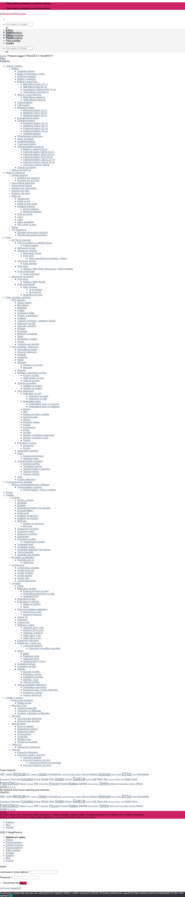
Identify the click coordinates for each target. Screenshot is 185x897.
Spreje (20, 341)
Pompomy (28, 445)
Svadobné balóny (26, 141)
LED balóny (23, 105)
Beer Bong (22, 305)
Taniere (27, 440)
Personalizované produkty (19, 482)
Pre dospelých (19, 230)
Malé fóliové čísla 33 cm (35, 84)
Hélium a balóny (14, 66)
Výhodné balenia (32, 133)
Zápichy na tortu (31, 380)
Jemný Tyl (22, 617)
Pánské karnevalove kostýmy (32, 235)
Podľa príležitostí (26, 271)
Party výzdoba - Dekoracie (25, 347)
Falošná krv (23, 198)
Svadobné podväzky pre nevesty (34, 549)
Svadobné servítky (26, 666)
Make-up (16, 196)
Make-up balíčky (25, 222)
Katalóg (10, 822)
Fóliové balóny (25, 102)
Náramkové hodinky (27, 729)
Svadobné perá (25, 544)
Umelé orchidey (25, 573)
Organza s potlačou (33, 633)
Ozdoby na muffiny (26, 383)
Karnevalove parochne (23, 183)
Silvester (16, 716)
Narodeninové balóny (28, 118)
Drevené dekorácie (27, 352)
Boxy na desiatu (25, 726)
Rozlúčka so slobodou (23, 557)
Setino (104, 783)
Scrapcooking (93, 784)
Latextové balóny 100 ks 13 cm (39, 159)
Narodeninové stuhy (33, 456)
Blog (8, 825)
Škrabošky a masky (27, 339)
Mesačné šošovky (32, 211)
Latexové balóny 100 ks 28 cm (38, 152)
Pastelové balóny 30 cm (35, 126)
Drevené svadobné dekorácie (32, 609)
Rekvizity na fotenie (27, 334)
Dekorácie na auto (26, 588)
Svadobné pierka (26, 547)
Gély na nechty (25, 214)
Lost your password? (10, 888)
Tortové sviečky (31, 471)
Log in (22, 883)
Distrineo (105, 774)
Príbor (26, 430)
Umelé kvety (18, 565)
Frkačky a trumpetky (27, 315)
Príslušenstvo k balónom (29, 136)
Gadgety (21, 318)
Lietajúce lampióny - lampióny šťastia (36, 321)
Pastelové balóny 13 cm (35, 123)
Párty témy (28, 256)
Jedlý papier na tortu (33, 378)
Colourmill (64, 774)
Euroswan (143, 774)
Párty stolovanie (25, 391)
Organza (21, 370)
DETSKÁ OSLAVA (21, 240)
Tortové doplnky (25, 552)
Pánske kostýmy (14, 38)
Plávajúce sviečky (32, 674)
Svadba (10, 43)
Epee (119, 774)
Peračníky (22, 737)
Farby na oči (23, 201)
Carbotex (33, 775)
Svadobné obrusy (26, 664)
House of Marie (115, 779)
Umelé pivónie (24, 575)
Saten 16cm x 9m (32, 635)
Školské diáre (24, 739)
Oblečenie (28, 562)
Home (3, 56)
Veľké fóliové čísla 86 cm (36, 92)
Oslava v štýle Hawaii (34, 282)
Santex (82, 783)
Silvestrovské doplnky (28, 721)
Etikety (26, 409)
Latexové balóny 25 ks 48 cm (38, 157)
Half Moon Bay (100, 779)
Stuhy (20, 453)
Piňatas (21, 328)
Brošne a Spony (25, 500)
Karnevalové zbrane (22, 185)
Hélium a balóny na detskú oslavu (34, 243)
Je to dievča (35, 292)
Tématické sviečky (32, 466)
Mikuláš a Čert (19, 705)
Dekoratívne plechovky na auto (39, 594)
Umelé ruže (23, 578)
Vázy (20, 477)
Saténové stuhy (31, 458)
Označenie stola (25, 531)
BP (28, 774)
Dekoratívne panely (27, 349)
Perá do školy (24, 734)
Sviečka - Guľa (30, 679)
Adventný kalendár (27, 708)
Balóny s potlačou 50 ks (35, 149)
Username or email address (15, 872)
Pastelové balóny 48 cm (35, 131)
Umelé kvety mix (25, 570)
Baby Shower (30, 287)
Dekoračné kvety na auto (36, 591)
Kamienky (22, 620)
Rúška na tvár (24, 703)
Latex (20, 219)
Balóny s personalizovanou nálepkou (31, 484)
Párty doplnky (30, 263)
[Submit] (7, 27)
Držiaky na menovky (33, 523)
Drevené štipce (25, 510)
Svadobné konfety (26, 539)
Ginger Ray (47, 779)
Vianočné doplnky (32, 757)
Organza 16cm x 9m (33, 627)
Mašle (20, 360)
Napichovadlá (30, 417)
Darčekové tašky (25, 313)
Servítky (27, 432)
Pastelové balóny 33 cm (35, 128)
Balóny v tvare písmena (29, 94)
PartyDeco (9, 783)
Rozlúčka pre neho (32, 295)
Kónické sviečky (31, 464)
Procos (54, 783)
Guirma (88, 779)
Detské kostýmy (14, 32)
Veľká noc (17, 744)
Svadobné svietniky (33, 677)
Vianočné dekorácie (27, 752)
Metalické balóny (26, 107)
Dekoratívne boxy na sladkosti (44, 406)
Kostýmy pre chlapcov (28, 178)
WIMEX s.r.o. (8, 787)
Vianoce (16, 750)
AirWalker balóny (26, 71)
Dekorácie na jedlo (38, 396)
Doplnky (16, 497)
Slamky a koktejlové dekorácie (38, 435)
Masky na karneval (15, 172)
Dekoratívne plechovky (35, 687)
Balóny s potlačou (26, 79)
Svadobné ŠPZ (31, 596)
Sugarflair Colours (127, 784)
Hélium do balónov (21, 170)
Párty (8, 237)
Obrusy (26, 419)
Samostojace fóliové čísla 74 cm (39, 89)
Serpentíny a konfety (27, 451)
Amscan (19, 774)
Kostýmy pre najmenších (24, 188)
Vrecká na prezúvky (27, 742)
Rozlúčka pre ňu (25, 560)
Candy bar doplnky (32, 646)
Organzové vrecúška (27, 529)
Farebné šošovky (26, 206)
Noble (128, 779)
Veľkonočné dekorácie (28, 747)
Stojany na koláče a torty (35, 438)
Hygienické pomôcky (22, 700)
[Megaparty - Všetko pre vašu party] (13, 14)
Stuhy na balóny (25, 139)
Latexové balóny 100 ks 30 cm (38, 154)
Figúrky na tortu (31, 375)
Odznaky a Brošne (26, 326)
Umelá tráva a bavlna (28, 568)
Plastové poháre (31, 422)
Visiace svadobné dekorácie (31, 685)
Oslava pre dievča (26, 261)
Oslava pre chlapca (27, 250)
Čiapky (21, 310)
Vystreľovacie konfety (28, 344)
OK (11, 895)
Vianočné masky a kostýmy (31, 755)
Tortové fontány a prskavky (36, 469)
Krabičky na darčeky (27, 516)
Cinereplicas (54, 774)
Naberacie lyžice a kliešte (36, 414)
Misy (25, 412)
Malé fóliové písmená (34, 97)
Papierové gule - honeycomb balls (40, 690)
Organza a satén (25, 625)
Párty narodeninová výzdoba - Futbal (48, 258)
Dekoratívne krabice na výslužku (34, 508)
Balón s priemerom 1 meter (31, 74)
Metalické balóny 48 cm (35, 115)
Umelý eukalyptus (26, 581)
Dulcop (113, 774)
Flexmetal (15, 779)
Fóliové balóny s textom (29, 487)
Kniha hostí (23, 513)
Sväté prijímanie (31, 274)
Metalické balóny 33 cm (35, 113)
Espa (134, 774)
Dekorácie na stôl (32, 393)
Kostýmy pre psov (21, 193)
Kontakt (10, 827)
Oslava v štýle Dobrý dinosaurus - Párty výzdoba (48, 269)
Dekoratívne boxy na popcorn (44, 404)
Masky (15, 227)
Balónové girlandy (26, 76)
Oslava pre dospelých (23, 276)
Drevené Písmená (32, 614)
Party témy (22, 279)
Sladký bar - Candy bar (29, 643)
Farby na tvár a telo (27, 204)
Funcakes (27, 779)
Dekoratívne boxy (32, 401)
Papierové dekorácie (28, 640)
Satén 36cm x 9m (32, 638)
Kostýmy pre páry (20, 191)
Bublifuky (22, 308)
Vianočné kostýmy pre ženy (37, 765)
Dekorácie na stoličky (28, 601)
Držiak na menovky (33, 365)
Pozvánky (22, 331)
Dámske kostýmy (14, 35)
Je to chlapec (35, 289)
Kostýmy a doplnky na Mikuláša (33, 713)
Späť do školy (19, 724)
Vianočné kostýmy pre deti (36, 760)
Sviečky (21, 669)
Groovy (68, 779)
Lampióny (22, 357)
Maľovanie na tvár (26, 248)
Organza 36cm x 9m (33, 630)
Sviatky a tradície (14, 698)
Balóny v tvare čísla (27, 81)
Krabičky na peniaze (27, 518)
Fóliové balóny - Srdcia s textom (39, 490)
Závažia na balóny (26, 167)
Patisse (22, 783)
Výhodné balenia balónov (30, 146)
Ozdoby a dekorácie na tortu (31, 373)
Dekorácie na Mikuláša (29, 711)
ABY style (6, 774)
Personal (30, 784)
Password (6, 877)
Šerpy (20, 336)
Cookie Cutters (75, 774)
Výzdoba (16, 583)
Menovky (22, 362)
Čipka (20, 586)
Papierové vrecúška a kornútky (44, 648)
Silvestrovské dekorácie (29, 718)
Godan (59, 779)
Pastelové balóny (26, 120)
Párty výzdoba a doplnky (18, 297)
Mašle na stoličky (32, 604)
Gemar (37, 779)
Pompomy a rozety (26, 443)
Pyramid (63, 783)
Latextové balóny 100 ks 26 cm (39, 162)
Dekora (94, 774)
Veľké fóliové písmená (34, 100)
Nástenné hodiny (26, 731)
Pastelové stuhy (31, 656)
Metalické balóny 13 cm (35, 110)
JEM (122, 779)
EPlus (127, 774)
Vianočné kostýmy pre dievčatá (45, 763)
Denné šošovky (31, 209)
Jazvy (20, 217)
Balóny (9, 30)
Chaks (42, 774)
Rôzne (9, 492)
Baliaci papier (24, 302)
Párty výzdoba (13, 40)
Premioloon (44, 784)
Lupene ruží (23, 622)
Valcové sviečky (31, 474)
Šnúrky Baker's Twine (34, 661)
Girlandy (21, 354)
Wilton (139, 783)
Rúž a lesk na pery (26, 224)
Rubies (73, 783)
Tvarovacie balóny (26, 144)
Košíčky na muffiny (32, 386)
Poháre (27, 425)
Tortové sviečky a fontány (30, 461)
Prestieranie (29, 427)
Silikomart (114, 784)
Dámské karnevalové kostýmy (32, 232)
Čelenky (21, 505)
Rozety (26, 448)
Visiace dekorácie (26, 479)
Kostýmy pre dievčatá (28, 180)
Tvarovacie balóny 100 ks (36, 165)
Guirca (79, 778)
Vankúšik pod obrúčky (28, 555)
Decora (86, 774)
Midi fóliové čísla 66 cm (35, 87)
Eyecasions (5, 779)
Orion (135, 779)
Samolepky (23, 536)
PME (36, 783)
